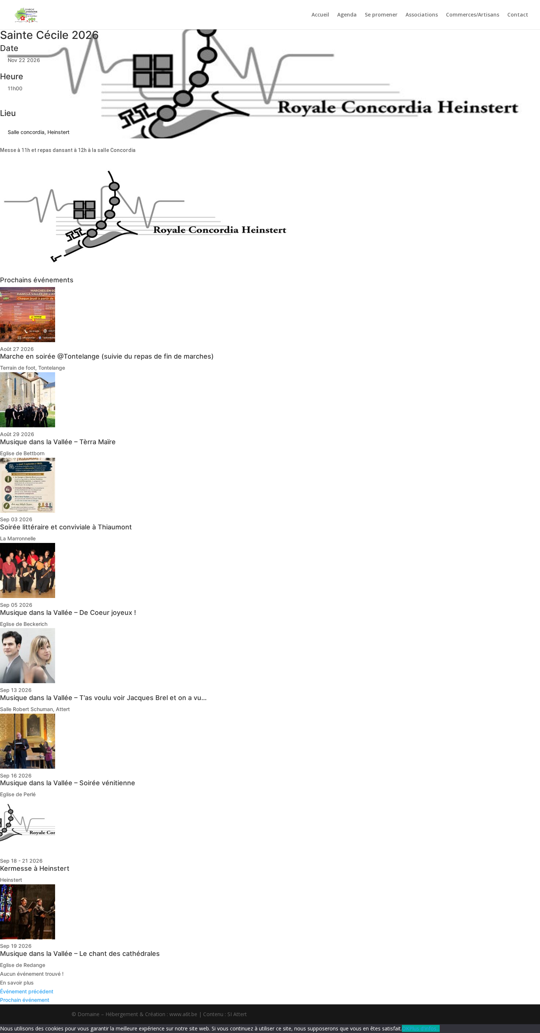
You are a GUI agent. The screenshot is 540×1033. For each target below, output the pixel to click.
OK (405, 1028)
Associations (422, 15)
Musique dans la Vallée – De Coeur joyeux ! (68, 612)
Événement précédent (26, 991)
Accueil (320, 15)
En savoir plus (17, 982)
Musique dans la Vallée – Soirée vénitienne (67, 783)
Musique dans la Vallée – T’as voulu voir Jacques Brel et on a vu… (103, 698)
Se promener (381, 15)
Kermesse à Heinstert (34, 868)
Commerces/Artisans (472, 15)
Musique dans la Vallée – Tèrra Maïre (58, 442)
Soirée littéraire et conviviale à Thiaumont (66, 527)
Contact (517, 15)
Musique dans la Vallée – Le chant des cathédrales (80, 953)
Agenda (347, 15)
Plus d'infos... (424, 1028)
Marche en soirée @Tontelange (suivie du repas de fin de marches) (107, 356)
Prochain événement (24, 1000)
